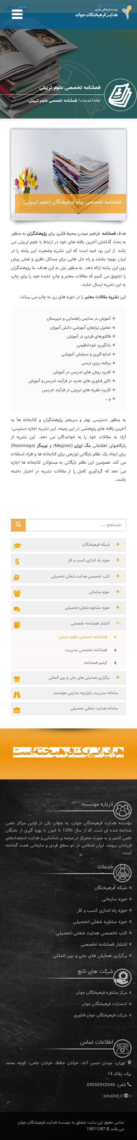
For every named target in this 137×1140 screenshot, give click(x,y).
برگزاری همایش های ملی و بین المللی (90, 956)
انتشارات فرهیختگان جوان (104, 1004)
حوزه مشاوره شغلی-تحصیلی (100, 922)
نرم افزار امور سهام (111, 1026)
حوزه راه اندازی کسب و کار (102, 910)
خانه (97, 101)
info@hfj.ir (113, 1095)
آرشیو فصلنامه (98, 663)
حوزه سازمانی (114, 899)
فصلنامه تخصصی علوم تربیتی (85, 637)
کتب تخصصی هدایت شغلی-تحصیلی (91, 933)
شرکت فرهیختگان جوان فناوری (100, 1015)
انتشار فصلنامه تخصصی (104, 944)
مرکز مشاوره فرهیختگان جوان (101, 992)
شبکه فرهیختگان (110, 888)
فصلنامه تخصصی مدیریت (89, 650)
